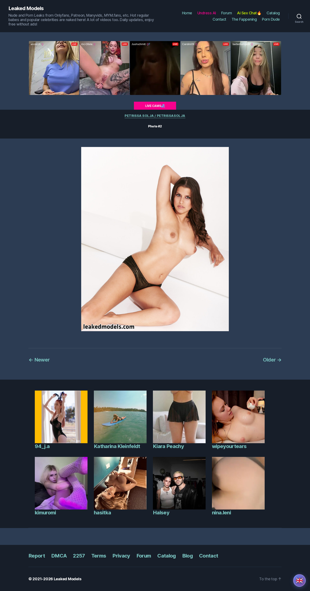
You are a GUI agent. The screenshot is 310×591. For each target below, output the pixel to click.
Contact (219, 19)
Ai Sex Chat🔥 (249, 13)
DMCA (59, 556)
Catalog (273, 13)
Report (36, 556)
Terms (98, 556)
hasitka (102, 513)
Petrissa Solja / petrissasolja (155, 116)
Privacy (121, 556)
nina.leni (221, 513)
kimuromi (45, 513)
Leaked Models (26, 8)
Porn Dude (271, 19)
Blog (187, 556)
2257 (79, 556)
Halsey (161, 513)
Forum (226, 13)
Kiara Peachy (168, 446)
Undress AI (206, 13)
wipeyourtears (229, 446)
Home (187, 13)
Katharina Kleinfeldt (117, 446)
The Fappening (244, 19)
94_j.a (42, 446)
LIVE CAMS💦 (155, 106)
